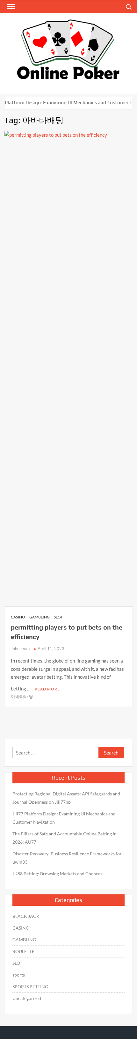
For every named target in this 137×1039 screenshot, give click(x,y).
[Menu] (10, 6)
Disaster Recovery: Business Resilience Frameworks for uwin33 (67, 858)
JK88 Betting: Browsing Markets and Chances (57, 873)
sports (18, 974)
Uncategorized (26, 998)
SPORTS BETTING (30, 986)
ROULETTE (23, 951)
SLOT (58, 617)
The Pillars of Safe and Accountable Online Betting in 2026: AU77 (64, 838)
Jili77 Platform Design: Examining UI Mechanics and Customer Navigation (64, 818)
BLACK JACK (26, 916)
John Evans (21, 648)
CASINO (18, 617)
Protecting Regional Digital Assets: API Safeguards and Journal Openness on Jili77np (66, 798)
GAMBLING (39, 617)
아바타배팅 (22, 696)
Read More (47, 689)
